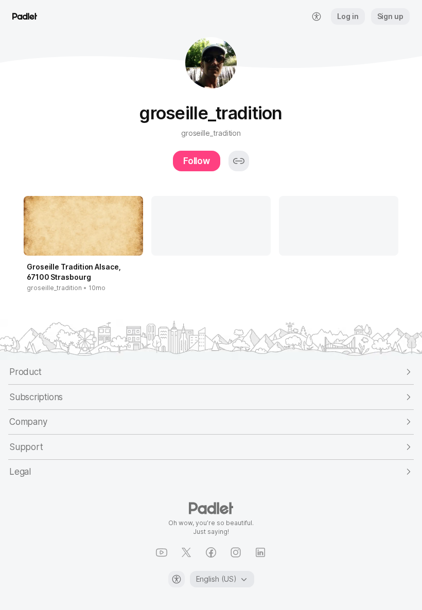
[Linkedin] (260, 552)
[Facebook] (211, 552)
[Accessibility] (176, 579)
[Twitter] (186, 552)
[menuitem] (316, 16)
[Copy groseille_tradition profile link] (238, 161)
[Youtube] (161, 552)
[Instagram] (236, 552)
